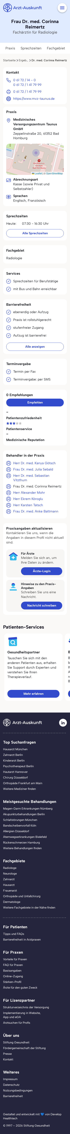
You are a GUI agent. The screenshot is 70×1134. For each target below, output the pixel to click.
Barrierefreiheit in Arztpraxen (22, 939)
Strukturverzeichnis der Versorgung (26, 1007)
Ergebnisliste (27, 60)
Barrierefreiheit (13, 1096)
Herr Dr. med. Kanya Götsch (34, 463)
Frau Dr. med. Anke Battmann (35, 511)
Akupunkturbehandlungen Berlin (24, 814)
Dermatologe (11, 902)
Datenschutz (11, 1085)
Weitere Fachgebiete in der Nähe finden (29, 907)
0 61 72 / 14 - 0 (24, 80)
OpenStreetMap (54, 173)
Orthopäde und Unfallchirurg (21, 896)
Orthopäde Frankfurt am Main (22, 783)
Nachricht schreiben (41, 605)
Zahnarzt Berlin (13, 755)
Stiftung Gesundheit (16, 1042)
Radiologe (9, 868)
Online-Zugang (13, 976)
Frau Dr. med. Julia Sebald (33, 469)
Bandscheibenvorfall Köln (19, 825)
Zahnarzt (9, 879)
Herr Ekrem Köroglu (28, 499)
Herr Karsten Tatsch (28, 505)
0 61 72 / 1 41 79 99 (27, 85)
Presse (7, 1054)
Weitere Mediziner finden (19, 789)
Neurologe (10, 873)
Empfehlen (35, 402)
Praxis (10, 48)
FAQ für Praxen (13, 965)
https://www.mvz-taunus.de (34, 99)
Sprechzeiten (31, 48)
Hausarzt (9, 885)
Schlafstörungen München (20, 820)
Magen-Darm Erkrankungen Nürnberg (27, 808)
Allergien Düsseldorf (16, 831)
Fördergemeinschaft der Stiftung (24, 1048)
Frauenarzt (10, 890)
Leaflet (38, 173)
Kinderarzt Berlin (13, 760)
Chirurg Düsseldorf (15, 777)
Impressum (10, 1079)
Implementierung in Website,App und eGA (22, 1015)
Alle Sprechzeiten (35, 233)
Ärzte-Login (42, 571)
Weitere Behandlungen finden (22, 848)
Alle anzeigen (35, 346)
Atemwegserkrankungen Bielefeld (25, 837)
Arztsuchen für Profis (16, 1022)
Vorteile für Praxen (15, 959)
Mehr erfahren (34, 694)
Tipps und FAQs (13, 934)
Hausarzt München (15, 749)
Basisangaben (12, 970)
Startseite (9, 60)
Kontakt (8, 1059)
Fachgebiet (56, 48)
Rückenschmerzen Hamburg (21, 842)
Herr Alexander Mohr (29, 492)
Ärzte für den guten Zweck (20, 987)
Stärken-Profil (12, 982)
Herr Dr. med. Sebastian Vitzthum (31, 478)
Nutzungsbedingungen (17, 1090)
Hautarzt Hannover (15, 772)
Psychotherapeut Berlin (18, 766)
